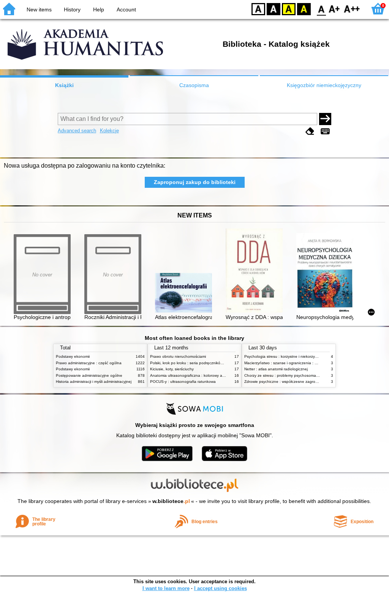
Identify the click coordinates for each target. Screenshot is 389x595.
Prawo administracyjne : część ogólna (89, 363)
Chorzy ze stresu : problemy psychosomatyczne (285, 375)
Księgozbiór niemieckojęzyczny (324, 85)
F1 (334, 8)
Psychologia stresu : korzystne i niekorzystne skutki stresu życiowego (304, 356)
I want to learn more (166, 588)
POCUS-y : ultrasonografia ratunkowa (183, 381)
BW (273, 8)
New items (39, 9)
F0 (321, 8)
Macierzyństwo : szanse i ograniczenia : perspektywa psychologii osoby (306, 363)
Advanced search (77, 130)
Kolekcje (109, 130)
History (72, 9)
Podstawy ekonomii (73, 356)
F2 (352, 8)
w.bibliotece (171, 501)
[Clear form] (310, 131)
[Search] (325, 119)
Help (98, 9)
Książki (64, 85)
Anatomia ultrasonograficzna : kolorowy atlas (189, 375)
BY (304, 8)
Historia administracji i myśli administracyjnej (93, 381)
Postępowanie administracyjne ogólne (89, 375)
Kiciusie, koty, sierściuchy (172, 369)
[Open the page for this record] (185, 293)
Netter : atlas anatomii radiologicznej (276, 369)
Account (126, 9)
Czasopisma (194, 85)
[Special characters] (325, 131)
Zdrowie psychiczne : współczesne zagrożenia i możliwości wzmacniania (307, 381)
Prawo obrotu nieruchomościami (178, 356)
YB (289, 8)
